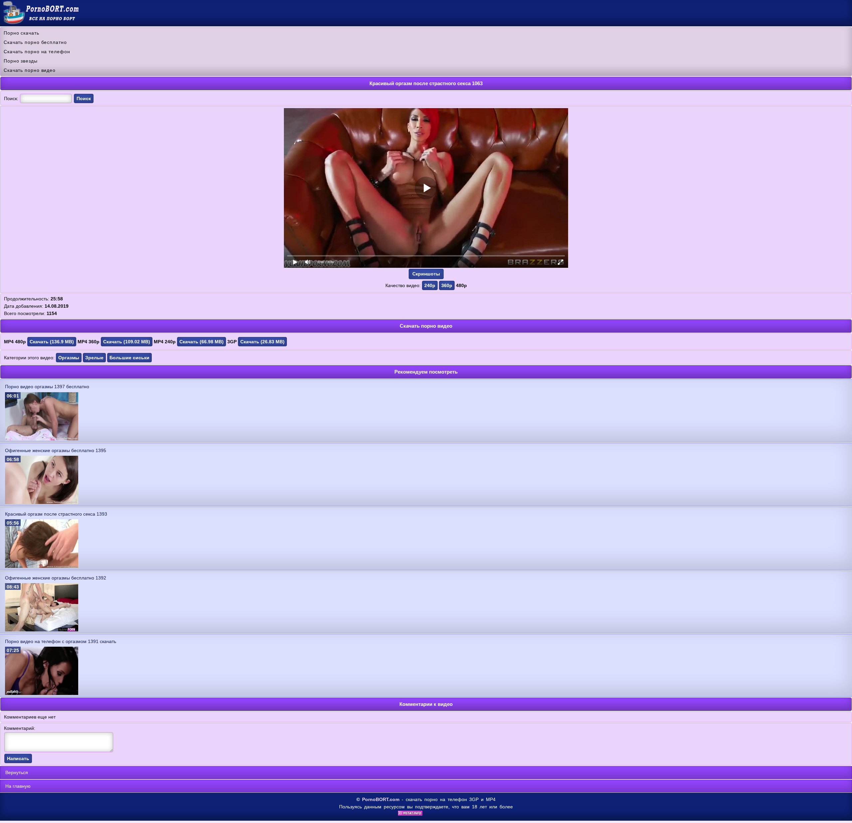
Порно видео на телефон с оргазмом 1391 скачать (60, 641)
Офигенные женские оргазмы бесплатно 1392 (55, 577)
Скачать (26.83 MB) (262, 341)
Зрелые (94, 357)
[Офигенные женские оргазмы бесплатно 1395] (41, 502)
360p (446, 285)
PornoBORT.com (380, 799)
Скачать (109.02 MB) (126, 341)
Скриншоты (426, 273)
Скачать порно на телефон (37, 51)
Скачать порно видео (30, 70)
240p (429, 285)
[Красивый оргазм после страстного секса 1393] (41, 566)
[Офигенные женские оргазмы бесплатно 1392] (41, 629)
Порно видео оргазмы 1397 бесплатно (47, 386)
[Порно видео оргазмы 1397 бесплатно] (41, 438)
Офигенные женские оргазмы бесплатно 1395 (55, 450)
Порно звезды (21, 61)
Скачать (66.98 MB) (201, 341)
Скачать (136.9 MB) (52, 341)
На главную (18, 786)
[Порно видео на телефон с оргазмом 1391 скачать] (41, 693)
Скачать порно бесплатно (35, 42)
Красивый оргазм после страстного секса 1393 (56, 514)
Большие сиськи (129, 357)
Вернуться (16, 772)
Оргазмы (68, 357)
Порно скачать (21, 33)
